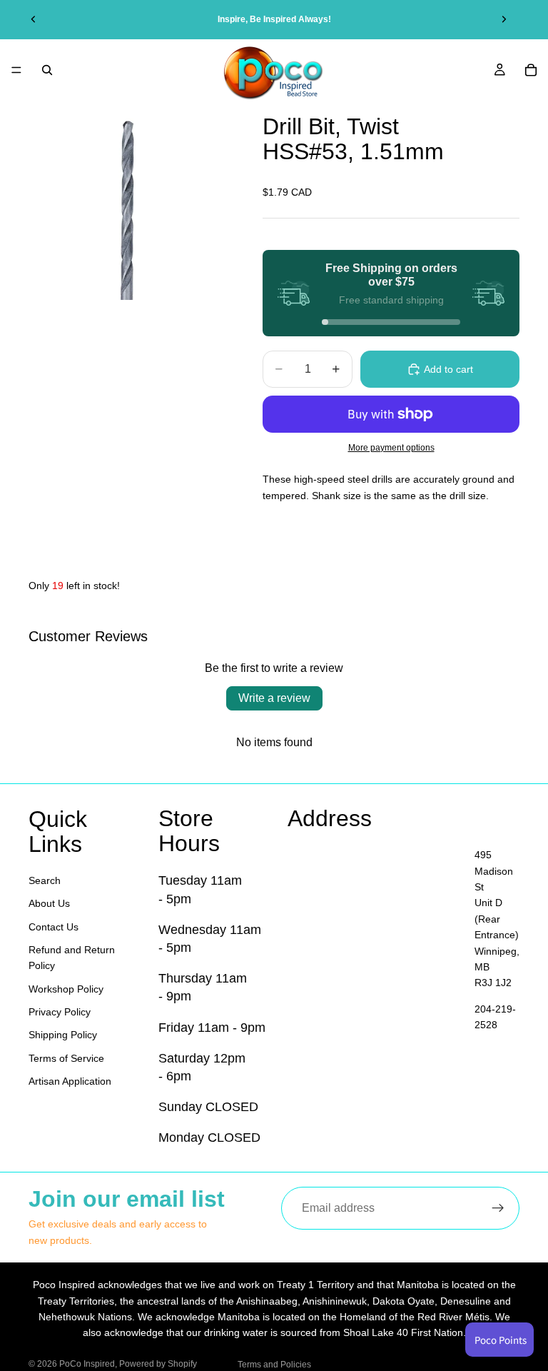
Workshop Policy (66, 989)
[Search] (47, 70)
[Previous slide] (33, 19)
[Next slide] (503, 19)
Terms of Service (66, 1058)
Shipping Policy (63, 1034)
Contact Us (53, 926)
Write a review (274, 698)
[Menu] (16, 70)
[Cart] (531, 70)
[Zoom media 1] (128, 200)
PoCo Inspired (87, 1364)
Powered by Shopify (158, 1364)
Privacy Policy (60, 1012)
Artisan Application (70, 1081)
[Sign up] (498, 1208)
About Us (49, 903)
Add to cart (448, 369)
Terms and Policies (274, 1365)
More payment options (391, 447)
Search (45, 880)
